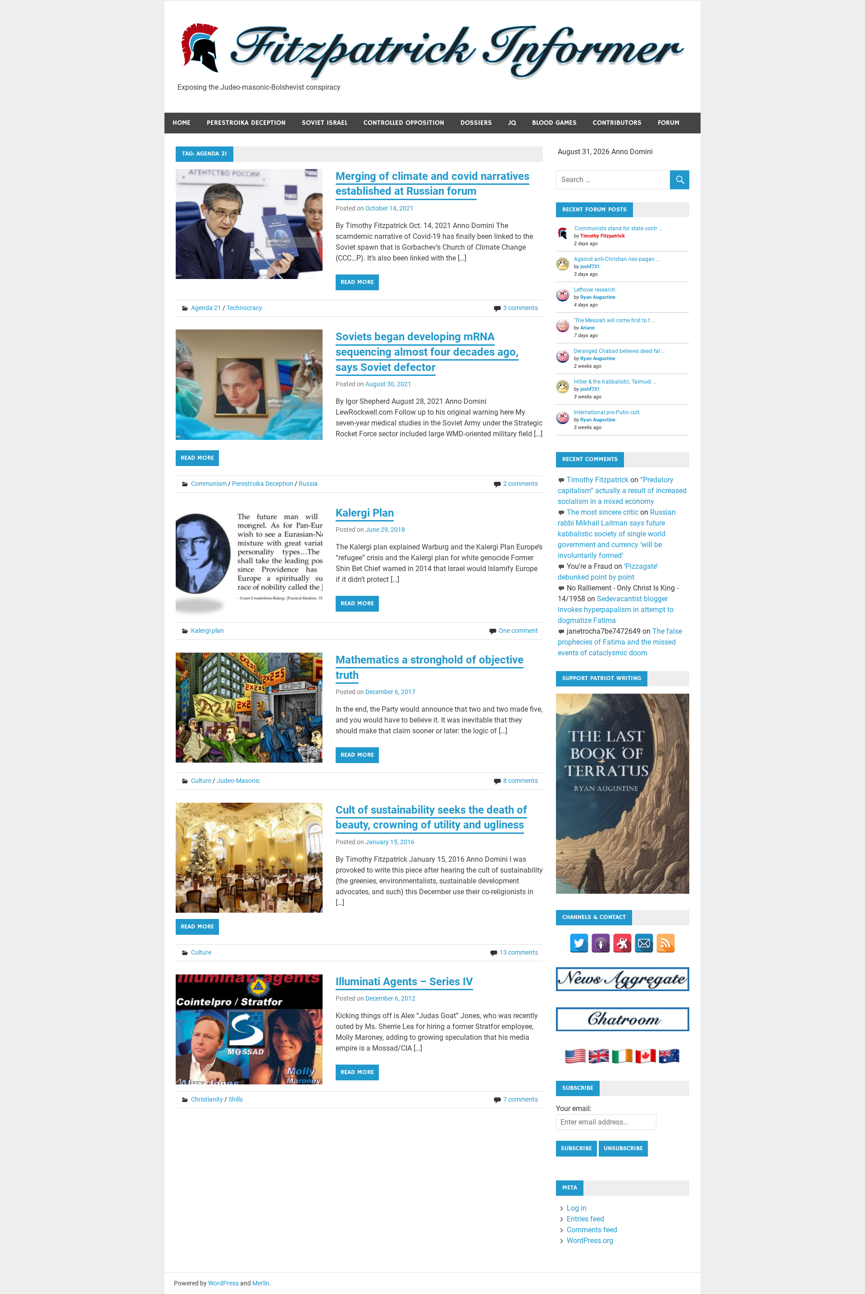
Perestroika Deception (246, 123)
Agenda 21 (206, 307)
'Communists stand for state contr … (618, 228)
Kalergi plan (207, 630)
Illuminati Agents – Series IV (404, 981)
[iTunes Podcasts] (600, 943)
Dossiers (476, 123)
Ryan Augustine (597, 297)
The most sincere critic (602, 512)
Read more (357, 282)
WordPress (223, 1283)
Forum (668, 123)
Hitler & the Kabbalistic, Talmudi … (615, 382)
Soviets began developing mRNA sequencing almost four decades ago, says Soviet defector (427, 351)
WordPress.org (590, 1240)
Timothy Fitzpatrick (602, 236)
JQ (512, 123)
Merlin (260, 1283)
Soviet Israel (324, 123)
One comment (518, 630)
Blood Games (554, 123)
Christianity (207, 1099)
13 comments (519, 952)
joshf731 (590, 267)
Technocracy (244, 307)
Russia (308, 483)
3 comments (520, 307)
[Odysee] (622, 943)
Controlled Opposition (404, 123)
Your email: (574, 1108)
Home (182, 123)
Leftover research (594, 290)
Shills (235, 1099)
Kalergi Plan (365, 513)
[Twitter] (579, 943)
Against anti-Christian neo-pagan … (617, 259)
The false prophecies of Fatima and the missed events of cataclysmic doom (620, 642)
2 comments (520, 483)
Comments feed (592, 1229)
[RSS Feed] (665, 943)
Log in (577, 1208)
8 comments (520, 780)
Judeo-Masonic (238, 780)
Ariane (587, 328)
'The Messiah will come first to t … (614, 320)
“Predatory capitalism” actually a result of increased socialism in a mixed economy (622, 491)
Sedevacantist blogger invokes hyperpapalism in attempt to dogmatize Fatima (616, 609)
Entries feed (585, 1219)
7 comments (520, 1099)
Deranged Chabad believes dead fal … (619, 351)
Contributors (617, 123)
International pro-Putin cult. (607, 412)
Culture (201, 780)
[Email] (644, 943)
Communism (209, 483)
